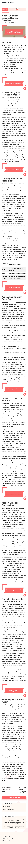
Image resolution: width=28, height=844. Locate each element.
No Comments (18, 22)
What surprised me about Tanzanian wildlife (18, 8)
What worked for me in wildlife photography (14, 819)
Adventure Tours (5, 13)
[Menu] (25, 2)
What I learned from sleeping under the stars (14, 822)
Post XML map (6, 840)
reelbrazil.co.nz (8, 3)
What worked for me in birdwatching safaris (14, 826)
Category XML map (7, 838)
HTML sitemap (6, 836)
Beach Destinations (8, 809)
